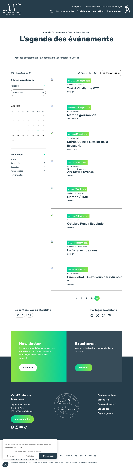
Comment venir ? (107, 404)
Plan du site (71, 456)
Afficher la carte (113, 73)
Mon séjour (98, 11)
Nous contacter (22, 419)
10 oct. (78, 162)
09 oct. (79, 134)
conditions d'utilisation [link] (71, 462)
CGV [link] (62, 456)
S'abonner (28, 367)
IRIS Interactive (32, 459)
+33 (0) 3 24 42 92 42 (20, 405)
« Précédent (76, 298)
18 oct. (80, 216)
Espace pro (103, 409)
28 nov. (78, 269)
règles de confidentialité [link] (49, 462)
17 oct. (78, 189)
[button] (5, 464)
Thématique (17, 154)
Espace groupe (105, 413)
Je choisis (29, 456)
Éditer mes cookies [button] (87, 456)
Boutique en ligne (107, 395)
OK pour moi (48, 456)
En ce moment (114, 11)
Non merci (11, 456)
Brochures (103, 399)
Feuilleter (83, 367)
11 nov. (79, 243)
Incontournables (65, 11)
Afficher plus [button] (17, 175)
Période (15, 86)
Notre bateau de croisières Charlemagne (104, 7)
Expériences (83, 11)
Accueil (46, 32)
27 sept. (80, 81)
